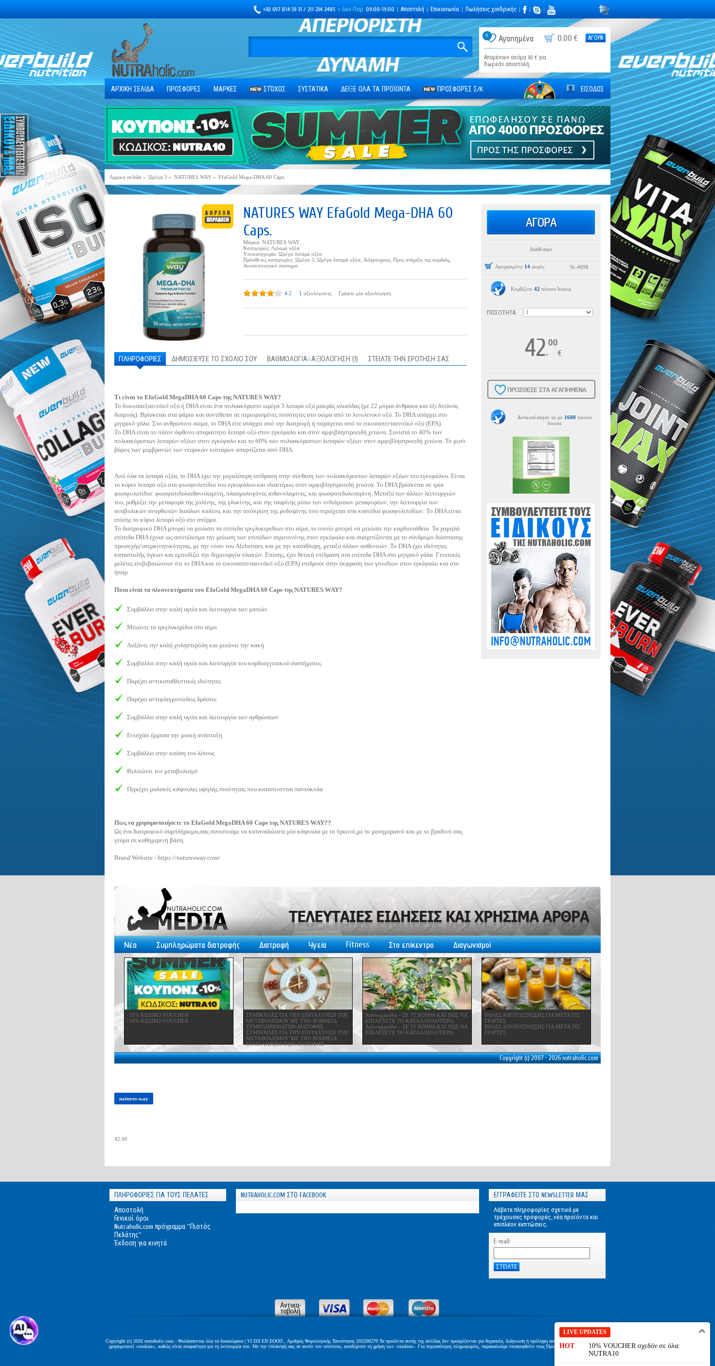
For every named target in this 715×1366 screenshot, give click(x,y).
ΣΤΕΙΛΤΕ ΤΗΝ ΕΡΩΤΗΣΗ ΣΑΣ (408, 359)
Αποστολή (412, 9)
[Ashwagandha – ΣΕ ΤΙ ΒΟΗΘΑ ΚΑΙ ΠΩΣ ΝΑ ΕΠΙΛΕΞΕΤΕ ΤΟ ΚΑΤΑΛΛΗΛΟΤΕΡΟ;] (417, 984)
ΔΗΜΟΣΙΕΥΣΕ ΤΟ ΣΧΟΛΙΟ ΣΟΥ (214, 359)
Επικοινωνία (444, 9)
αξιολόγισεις (317, 293)
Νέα (130, 945)
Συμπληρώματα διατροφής (198, 945)
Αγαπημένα (516, 38)
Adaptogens (376, 260)
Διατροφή (274, 945)
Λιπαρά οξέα (285, 248)
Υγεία (317, 945)
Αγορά (595, 38)
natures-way (133, 1098)
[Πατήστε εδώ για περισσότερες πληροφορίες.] (498, 288)
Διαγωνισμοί (472, 945)
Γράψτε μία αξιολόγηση (365, 293)
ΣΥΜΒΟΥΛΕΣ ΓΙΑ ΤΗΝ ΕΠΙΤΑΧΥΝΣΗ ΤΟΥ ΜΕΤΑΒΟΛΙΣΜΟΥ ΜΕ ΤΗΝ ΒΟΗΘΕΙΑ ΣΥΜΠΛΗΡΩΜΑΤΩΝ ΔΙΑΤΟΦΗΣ (297, 1020)
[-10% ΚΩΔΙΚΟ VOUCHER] (179, 984)
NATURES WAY (281, 242)
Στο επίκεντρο (411, 945)
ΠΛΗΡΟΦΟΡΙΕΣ (140, 359)
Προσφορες (184, 89)
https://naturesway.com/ (189, 857)
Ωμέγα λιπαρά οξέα (300, 254)
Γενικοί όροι (131, 1218)
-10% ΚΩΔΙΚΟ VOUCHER (157, 1015)
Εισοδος (592, 89)
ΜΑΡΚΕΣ (225, 89)
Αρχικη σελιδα (132, 89)
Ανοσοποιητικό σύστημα (270, 265)
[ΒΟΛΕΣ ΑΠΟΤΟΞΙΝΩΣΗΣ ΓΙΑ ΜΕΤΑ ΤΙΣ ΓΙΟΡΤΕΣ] (536, 984)
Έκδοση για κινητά (140, 1243)
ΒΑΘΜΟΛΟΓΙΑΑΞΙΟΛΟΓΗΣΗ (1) (312, 359)
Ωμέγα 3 (304, 260)
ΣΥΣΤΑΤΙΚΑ (313, 89)
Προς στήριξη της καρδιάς (421, 260)
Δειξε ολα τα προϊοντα (376, 89)
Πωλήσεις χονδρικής (491, 9)
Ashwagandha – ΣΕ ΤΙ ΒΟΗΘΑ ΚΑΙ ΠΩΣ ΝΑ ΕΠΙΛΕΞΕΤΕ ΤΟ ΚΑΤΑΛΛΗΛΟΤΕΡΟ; (416, 1018)
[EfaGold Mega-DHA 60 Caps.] (173, 274)
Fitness (357, 944)
